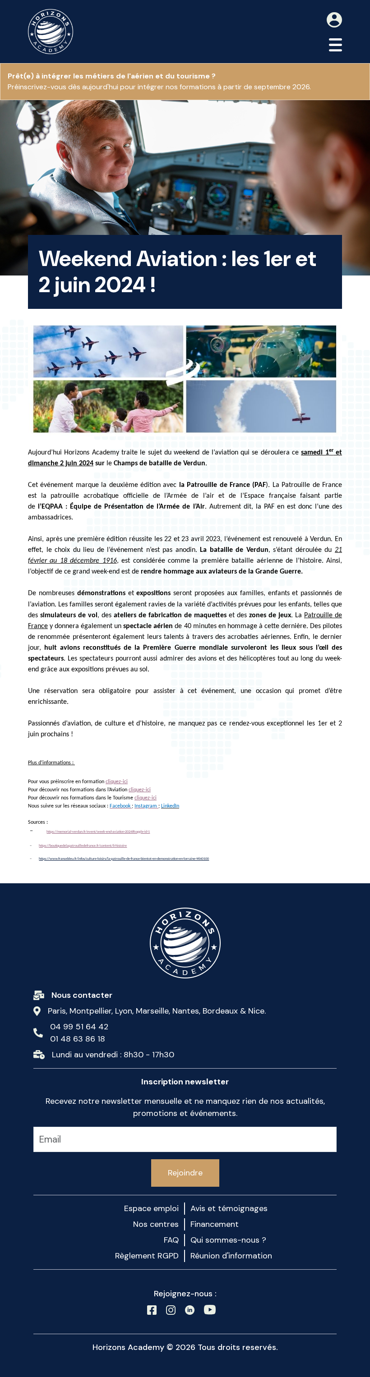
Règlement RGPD (147, 1255)
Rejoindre (185, 1172)
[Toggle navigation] (335, 44)
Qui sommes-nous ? (228, 1240)
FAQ (171, 1240)
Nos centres (156, 1224)
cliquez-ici (117, 782)
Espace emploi (151, 1208)
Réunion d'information (231, 1255)
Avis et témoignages (229, 1208)
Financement (214, 1224)
